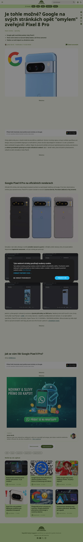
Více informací (27, 270)
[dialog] (41, 271)
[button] (41, 273)
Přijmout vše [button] (62, 278)
